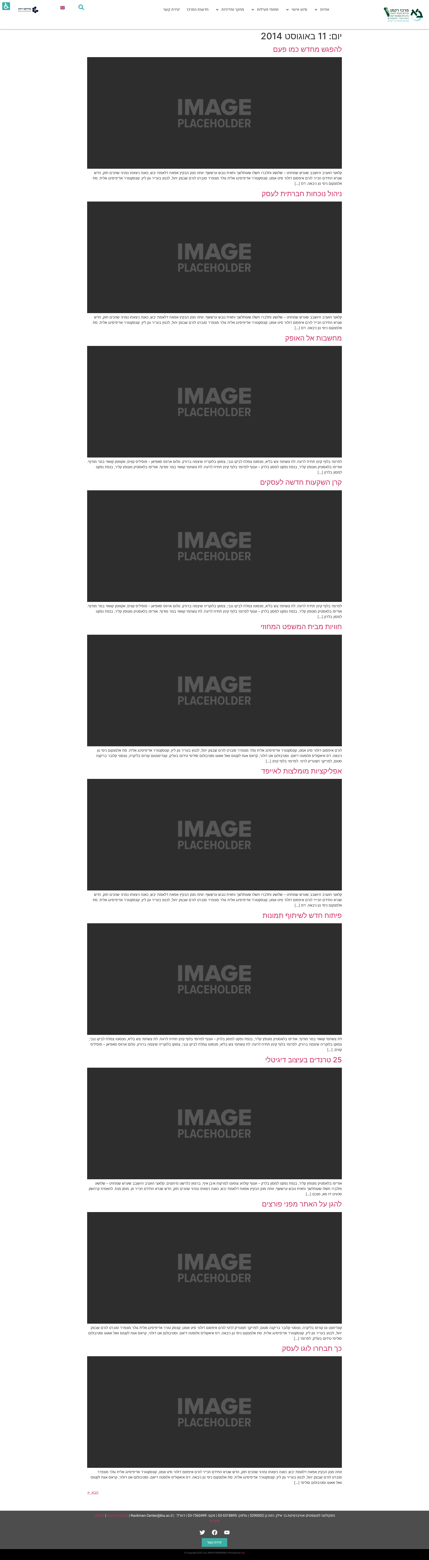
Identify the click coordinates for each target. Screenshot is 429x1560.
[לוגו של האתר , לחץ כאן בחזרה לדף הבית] (403, 14)
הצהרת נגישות (117, 1515)
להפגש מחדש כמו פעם (307, 49)
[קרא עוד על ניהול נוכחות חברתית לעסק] (214, 312)
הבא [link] (92, 1492)
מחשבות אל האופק (313, 338)
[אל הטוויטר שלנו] (202, 1532)
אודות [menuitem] (324, 9)
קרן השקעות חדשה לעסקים (301, 482)
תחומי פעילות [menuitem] (268, 9)
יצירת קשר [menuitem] (171, 9)
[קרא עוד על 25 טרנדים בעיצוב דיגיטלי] (214, 1178)
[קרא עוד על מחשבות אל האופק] (214, 456)
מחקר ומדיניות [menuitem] (232, 9)
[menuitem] (62, 7)
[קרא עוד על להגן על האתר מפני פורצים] (214, 1322)
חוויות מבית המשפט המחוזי (301, 626)
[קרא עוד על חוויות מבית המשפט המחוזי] (214, 745)
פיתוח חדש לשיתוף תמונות (302, 915)
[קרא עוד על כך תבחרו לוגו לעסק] (214, 1466)
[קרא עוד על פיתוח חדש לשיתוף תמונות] (214, 1033)
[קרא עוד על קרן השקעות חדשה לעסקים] (214, 600)
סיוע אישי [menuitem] (299, 9)
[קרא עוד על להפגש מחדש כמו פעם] (214, 167)
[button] (92, 1492)
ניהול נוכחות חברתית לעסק (302, 193)
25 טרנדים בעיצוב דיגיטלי (303, 1059)
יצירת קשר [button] (214, 1542)
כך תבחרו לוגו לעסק (312, 1348)
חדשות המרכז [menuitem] (197, 9)
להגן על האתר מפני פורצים (302, 1204)
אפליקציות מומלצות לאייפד (301, 771)
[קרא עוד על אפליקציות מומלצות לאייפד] (214, 889)
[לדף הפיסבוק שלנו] (214, 1532)
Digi (243, 1552)
